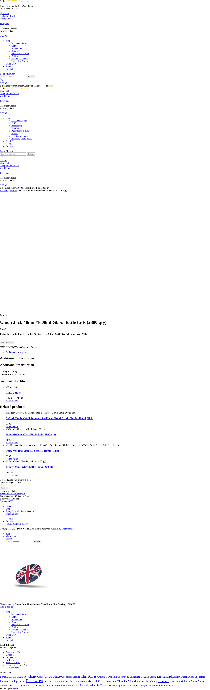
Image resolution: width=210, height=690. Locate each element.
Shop (8, 40)
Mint (130, 681)
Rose (172, 681)
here (16, 8)
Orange (154, 681)
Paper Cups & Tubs (20, 53)
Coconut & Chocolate (128, 676)
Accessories (16, 48)
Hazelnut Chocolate (63, 681)
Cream (145, 676)
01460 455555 (10, 1)
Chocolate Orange (70, 676)
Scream (33, 686)
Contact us (24, 1)
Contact (9, 69)
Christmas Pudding (107, 676)
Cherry (32, 676)
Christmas (89, 676)
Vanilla (151, 685)
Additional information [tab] (17, 358)
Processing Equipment (21, 61)
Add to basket (7, 342)
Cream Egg (155, 676)
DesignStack (67, 528)
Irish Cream (99, 681)
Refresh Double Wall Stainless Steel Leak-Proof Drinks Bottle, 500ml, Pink (49, 418)
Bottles (14, 56)
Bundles (15, 51)
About (8, 66)
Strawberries (72, 685)
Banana (4, 676)
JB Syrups (4, 23)
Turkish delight (139, 685)
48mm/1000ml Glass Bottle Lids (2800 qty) (31, 434)
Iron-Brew (111, 681)
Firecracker (6, 681)
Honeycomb (80, 681)
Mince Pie (122, 681)
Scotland (25, 685)
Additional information (16, 352)
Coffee (14, 46)
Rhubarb (163, 681)
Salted (194, 681)
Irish (89, 681)
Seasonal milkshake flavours (51, 685)
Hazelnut (48, 681)
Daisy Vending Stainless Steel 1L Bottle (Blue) (32, 450)
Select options (12, 400)
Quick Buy (11, 64)
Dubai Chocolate (196, 676)
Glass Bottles (13, 392)
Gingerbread (18, 681)
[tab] (108, 352)
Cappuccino (12, 677)
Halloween (34, 681)
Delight (176, 676)
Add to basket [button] (12, 426)
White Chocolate (164, 685)
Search (31, 77)
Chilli (40, 676)
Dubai (184, 676)
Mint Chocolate (142, 681)
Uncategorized (12, 667)
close (15, 688)
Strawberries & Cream (94, 685)
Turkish (127, 685)
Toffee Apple (115, 685)
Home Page (5, 190)
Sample (14, 685)
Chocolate (52, 676)
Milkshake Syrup (19, 43)
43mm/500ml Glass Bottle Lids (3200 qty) (30, 466)
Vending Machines (19, 58)
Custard (167, 676)
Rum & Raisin (183, 681)
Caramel (22, 676)
